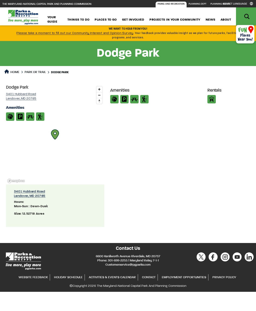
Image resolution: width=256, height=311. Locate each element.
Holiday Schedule (68, 277)
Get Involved (133, 19)
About (226, 19)
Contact (149, 277)
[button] (55, 134)
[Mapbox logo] (16, 181)
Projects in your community (174, 19)
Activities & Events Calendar (112, 277)
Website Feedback (33, 277)
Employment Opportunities (184, 277)
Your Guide (52, 19)
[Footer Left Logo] (23, 260)
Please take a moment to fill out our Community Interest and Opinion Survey (74, 33)
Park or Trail (35, 72)
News (210, 19)
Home (14, 72)
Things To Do (78, 19)
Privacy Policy (224, 277)
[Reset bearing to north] (99, 101)
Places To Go (106, 19)
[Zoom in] (99, 89)
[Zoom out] (99, 95)
